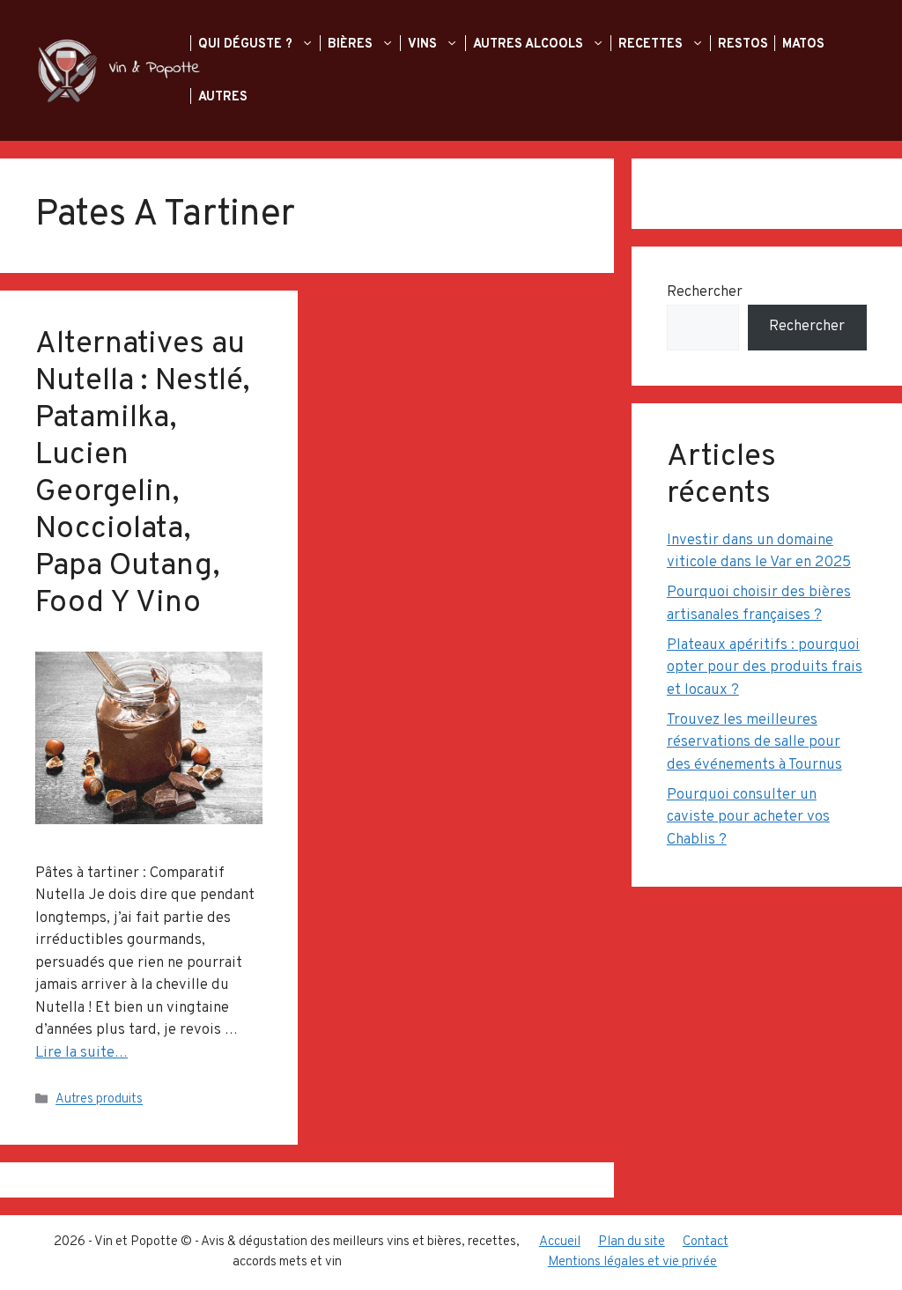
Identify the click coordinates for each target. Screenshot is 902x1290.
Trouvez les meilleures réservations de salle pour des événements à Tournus (754, 743)
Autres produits (99, 1100)
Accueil (559, 1242)
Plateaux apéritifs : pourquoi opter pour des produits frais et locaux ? (764, 668)
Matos (805, 44)
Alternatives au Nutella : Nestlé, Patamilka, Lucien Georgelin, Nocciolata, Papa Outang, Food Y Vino (142, 474)
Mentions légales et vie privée (632, 1262)
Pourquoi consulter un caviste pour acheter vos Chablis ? (748, 817)
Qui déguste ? (247, 44)
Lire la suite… (81, 1053)
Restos (744, 44)
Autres (225, 97)
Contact (705, 1242)
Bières (352, 44)
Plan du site (631, 1242)
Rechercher (705, 292)
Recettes (652, 44)
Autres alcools (530, 44)
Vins (424, 44)
